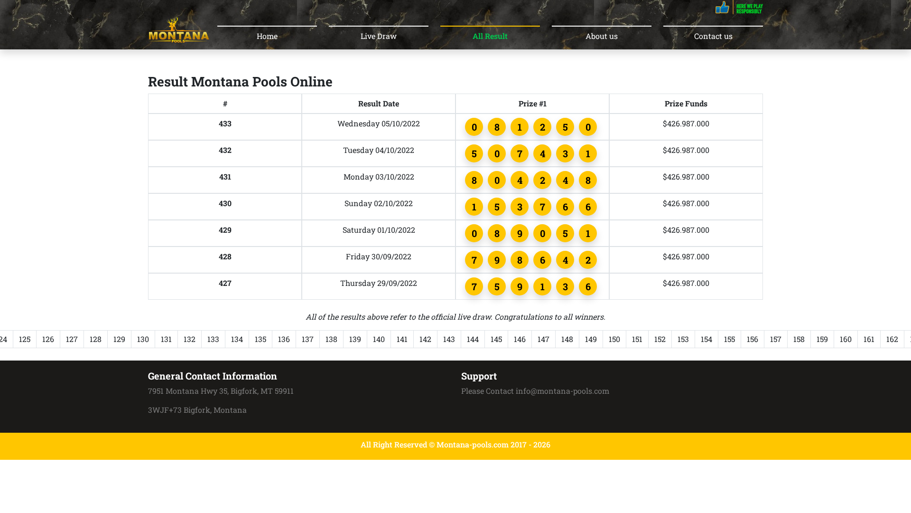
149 (591, 339)
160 (846, 339)
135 (260, 339)
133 (213, 339)
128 (96, 339)
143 (449, 339)
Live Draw (379, 36)
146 (520, 339)
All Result (490, 36)
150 (614, 339)
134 (237, 339)
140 (379, 339)
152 (660, 339)
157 (775, 339)
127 (72, 339)
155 (729, 339)
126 (48, 339)
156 (752, 339)
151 (637, 339)
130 (143, 339)
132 (189, 339)
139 (355, 339)
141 (402, 339)
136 (284, 339)
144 (473, 339)
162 (892, 339)
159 (822, 339)
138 (331, 339)
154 (706, 339)
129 (119, 339)
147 (543, 339)
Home (267, 36)
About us (602, 36)
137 (308, 339)
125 (24, 339)
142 (425, 339)
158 (799, 339)
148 (567, 339)
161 (869, 339)
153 (683, 339)
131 (166, 339)
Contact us (713, 36)
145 (496, 339)
